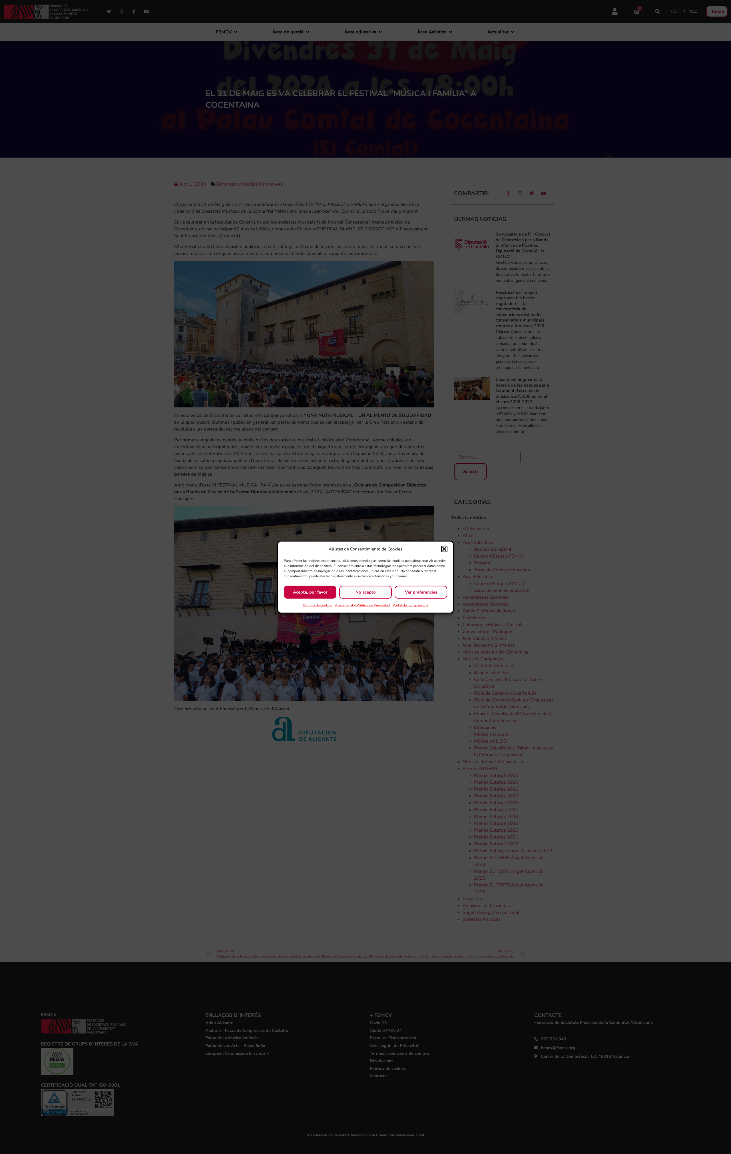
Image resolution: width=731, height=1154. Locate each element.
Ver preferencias (421, 592)
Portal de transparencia (410, 605)
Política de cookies (317, 605)
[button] (444, 549)
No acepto (366, 592)
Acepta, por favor (310, 592)
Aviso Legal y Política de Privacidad (362, 605)
